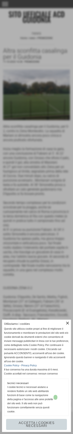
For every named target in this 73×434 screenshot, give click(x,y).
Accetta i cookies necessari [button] (37, 424)
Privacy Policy (29, 365)
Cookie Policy (11, 365)
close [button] (67, 323)
